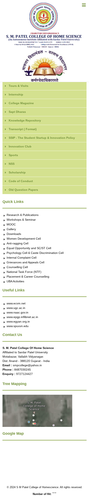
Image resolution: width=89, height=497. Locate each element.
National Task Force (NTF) (24, 271)
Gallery (11, 229)
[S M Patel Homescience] (44, 2)
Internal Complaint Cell (21, 257)
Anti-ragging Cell (17, 243)
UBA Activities (15, 281)
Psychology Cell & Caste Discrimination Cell (35, 252)
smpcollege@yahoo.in (27, 365)
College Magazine (21, 103)
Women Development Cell (24, 238)
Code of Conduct (21, 181)
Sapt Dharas (17, 111)
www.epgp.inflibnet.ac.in (22, 317)
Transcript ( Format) (23, 129)
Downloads (14, 234)
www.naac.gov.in (17, 312)
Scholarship (17, 172)
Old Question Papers (23, 189)
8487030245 (22, 369)
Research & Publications (22, 215)
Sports (13, 155)
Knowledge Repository (25, 120)
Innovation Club (20, 146)
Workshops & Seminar (21, 219)
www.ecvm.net (16, 303)
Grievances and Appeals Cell (25, 262)
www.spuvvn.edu (18, 326)
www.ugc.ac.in (16, 308)
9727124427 (24, 374)
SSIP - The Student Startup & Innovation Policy (42, 137)
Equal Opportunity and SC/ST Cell (29, 248)
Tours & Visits (18, 85)
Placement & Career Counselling (28, 276)
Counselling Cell (17, 267)
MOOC (11, 224)
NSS (11, 163)
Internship (16, 94)
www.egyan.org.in (18, 321)
